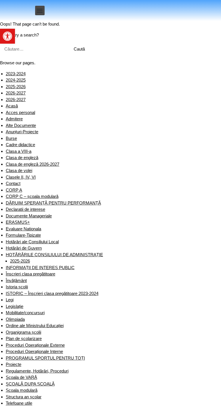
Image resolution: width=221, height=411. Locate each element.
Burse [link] (11, 138)
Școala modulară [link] (21, 390)
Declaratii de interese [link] (25, 209)
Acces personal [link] (20, 112)
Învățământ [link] (16, 280)
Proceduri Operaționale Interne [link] (34, 351)
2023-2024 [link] (16, 73)
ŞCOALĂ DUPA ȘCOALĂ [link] (30, 383)
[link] (7, 36)
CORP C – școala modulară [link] (32, 196)
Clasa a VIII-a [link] (18, 151)
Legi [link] (10, 299)
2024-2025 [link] (16, 80)
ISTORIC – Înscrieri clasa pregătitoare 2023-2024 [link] (52, 293)
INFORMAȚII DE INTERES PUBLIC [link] (40, 267)
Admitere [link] (14, 118)
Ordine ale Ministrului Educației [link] (35, 325)
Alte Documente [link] (21, 125)
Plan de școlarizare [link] (24, 338)
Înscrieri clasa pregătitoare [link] (30, 273)
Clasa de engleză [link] (22, 157)
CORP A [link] (14, 190)
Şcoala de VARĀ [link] (21, 377)
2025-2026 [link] (16, 86)
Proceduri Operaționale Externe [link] (35, 345)
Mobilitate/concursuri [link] (25, 312)
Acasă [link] (12, 105)
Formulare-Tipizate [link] (23, 235)
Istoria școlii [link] (17, 286)
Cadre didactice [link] (20, 144)
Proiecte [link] (13, 364)
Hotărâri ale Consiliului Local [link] (32, 241)
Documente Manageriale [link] (29, 215)
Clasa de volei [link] (19, 170)
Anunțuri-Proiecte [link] (22, 131)
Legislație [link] (14, 306)
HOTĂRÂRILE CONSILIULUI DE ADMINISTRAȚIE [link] (54, 254)
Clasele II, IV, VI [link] (21, 177)
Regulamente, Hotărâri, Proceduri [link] (37, 370)
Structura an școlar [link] (23, 396)
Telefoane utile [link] (19, 403)
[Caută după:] (33, 49)
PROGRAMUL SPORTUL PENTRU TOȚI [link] (45, 358)
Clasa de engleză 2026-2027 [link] (32, 164)
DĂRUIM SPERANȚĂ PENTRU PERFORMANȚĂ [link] (53, 202)
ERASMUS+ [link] (18, 222)
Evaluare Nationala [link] (23, 228)
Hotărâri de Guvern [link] (24, 248)
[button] (40, 10)
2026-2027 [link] (16, 92)
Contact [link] (13, 183)
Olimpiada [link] (15, 319)
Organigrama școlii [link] (23, 332)
